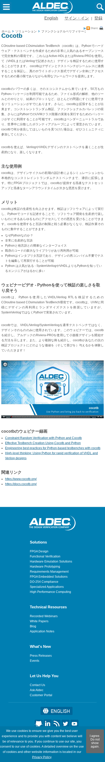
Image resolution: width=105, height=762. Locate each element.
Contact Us (37, 685)
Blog (33, 626)
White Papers (39, 621)
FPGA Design (39, 551)
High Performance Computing (50, 592)
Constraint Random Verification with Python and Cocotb (43, 438)
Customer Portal (41, 695)
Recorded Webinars (44, 616)
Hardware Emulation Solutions (51, 561)
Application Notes (42, 631)
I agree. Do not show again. (95, 741)
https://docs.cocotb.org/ (21, 484)
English (51, 18)
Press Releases (41, 655)
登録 (98, 18)
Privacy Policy (41, 757)
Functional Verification (45, 556)
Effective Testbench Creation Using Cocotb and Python (43, 443)
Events (34, 661)
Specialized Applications (47, 587)
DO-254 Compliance (44, 582)
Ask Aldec (36, 690)
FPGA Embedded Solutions (49, 576)
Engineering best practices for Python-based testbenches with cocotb (52, 448)
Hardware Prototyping (45, 566)
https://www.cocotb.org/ (21, 479)
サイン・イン (76, 18)
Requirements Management (49, 571)
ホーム (6, 31)
